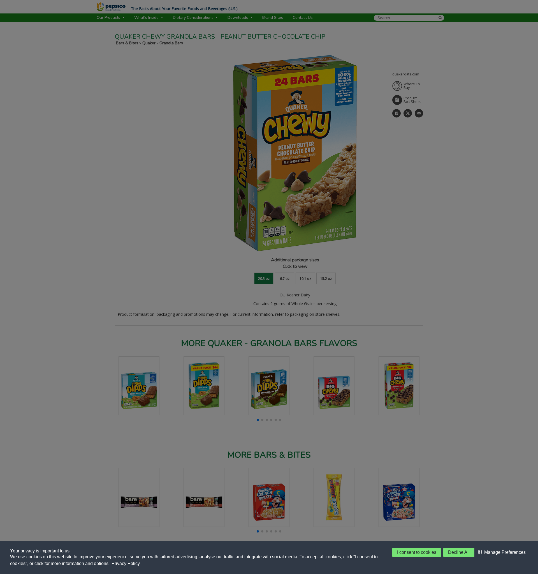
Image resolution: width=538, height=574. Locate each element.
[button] (502, 552)
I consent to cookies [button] (416, 552)
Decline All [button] (459, 552)
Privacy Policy (126, 563)
